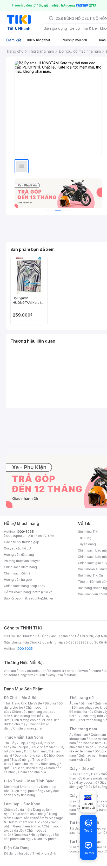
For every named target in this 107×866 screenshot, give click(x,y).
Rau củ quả (20, 747)
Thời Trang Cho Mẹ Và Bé (23, 703)
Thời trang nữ (81, 697)
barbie (72, 671)
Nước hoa (21, 835)
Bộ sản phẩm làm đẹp (31, 837)
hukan (40, 675)
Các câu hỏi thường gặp (21, 542)
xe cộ (75, 28)
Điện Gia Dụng (17, 847)
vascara (10, 671)
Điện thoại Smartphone (21, 787)
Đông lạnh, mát (35, 751)
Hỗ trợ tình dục (41, 835)
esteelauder (36, 671)
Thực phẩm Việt (43, 747)
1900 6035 (24, 649)
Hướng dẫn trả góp (18, 580)
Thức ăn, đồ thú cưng (27, 768)
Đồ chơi (50, 703)
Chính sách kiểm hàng (20, 567)
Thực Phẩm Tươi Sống (23, 737)
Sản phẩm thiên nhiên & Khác (30, 824)
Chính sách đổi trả (17, 573)
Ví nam (74, 847)
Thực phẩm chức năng (29, 814)
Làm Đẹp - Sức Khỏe (22, 804)
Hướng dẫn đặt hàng (19, 554)
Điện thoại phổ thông (27, 791)
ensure (95, 671)
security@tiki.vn (41, 598)
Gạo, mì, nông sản (28, 755)
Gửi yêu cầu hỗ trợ (17, 548)
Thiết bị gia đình (44, 853)
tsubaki (71, 675)
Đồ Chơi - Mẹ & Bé (20, 697)
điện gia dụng (55, 28)
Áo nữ (73, 703)
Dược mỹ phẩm (45, 839)
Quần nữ (101, 703)
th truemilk (56, 671)
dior (21, 671)
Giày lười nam (79, 801)
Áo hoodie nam (90, 743)
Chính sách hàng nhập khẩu (24, 586)
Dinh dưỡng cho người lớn (31, 720)
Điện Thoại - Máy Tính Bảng (29, 781)
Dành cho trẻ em (26, 764)
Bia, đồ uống (20, 760)
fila (60, 675)
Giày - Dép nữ (82, 768)
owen (83, 671)
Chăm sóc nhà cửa (32, 772)
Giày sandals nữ (95, 778)
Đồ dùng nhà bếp (17, 853)
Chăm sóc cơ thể (26, 818)
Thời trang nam (83, 729)
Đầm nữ (86, 703)
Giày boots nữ (86, 782)
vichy (52, 675)
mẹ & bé (90, 28)
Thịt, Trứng (27, 743)
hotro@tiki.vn (42, 592)
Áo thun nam (78, 735)
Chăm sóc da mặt (17, 810)
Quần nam (98, 735)
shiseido (10, 675)
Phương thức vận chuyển (22, 561)
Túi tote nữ (97, 832)
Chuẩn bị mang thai (27, 728)
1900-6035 (25, 532)
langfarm (26, 675)
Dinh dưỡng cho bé (27, 716)
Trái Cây (10, 743)
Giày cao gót (79, 774)
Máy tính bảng (24, 795)
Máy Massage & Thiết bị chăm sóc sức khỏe (33, 820)
